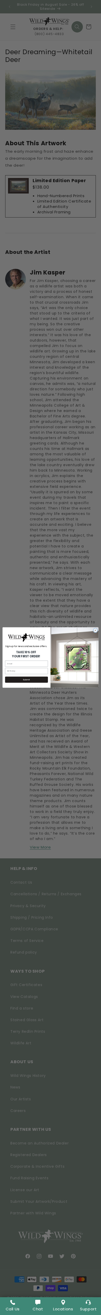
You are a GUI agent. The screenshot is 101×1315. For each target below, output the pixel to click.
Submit (26, 679)
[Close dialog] (95, 630)
